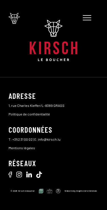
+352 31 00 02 (22, 139)
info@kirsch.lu (49, 139)
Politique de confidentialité (29, 114)
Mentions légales (22, 148)
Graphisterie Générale (86, 190)
